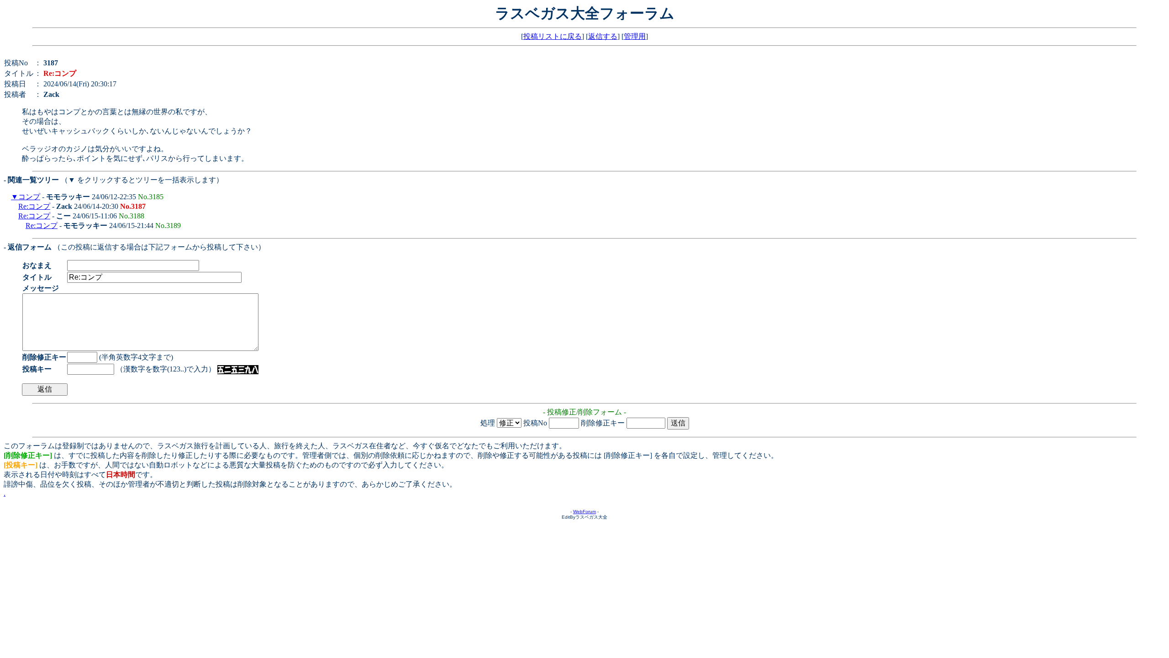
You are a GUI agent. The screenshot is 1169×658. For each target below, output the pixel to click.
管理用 (635, 36)
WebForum (584, 511)
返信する (602, 36)
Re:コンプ (34, 206)
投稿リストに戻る (552, 36)
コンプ (29, 197)
